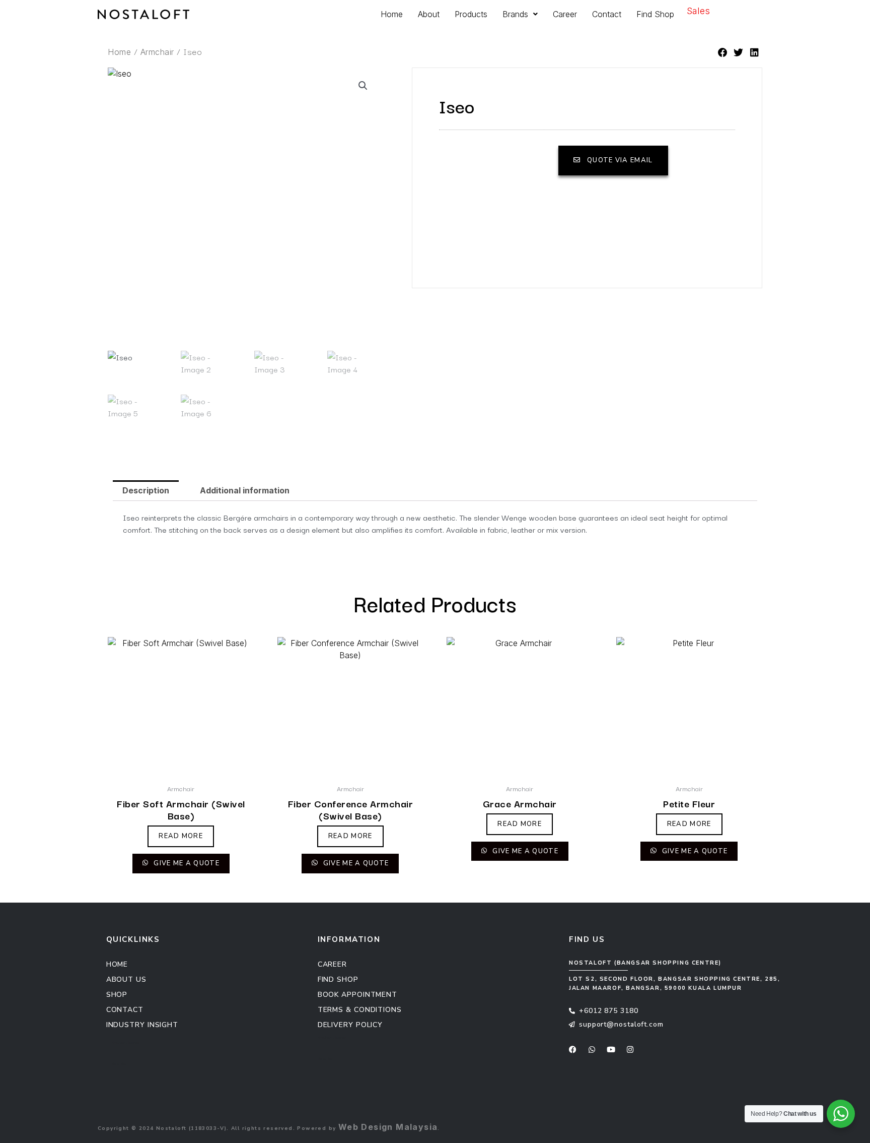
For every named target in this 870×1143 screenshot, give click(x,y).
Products (471, 14)
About (429, 14)
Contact (606, 14)
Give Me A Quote (186, 863)
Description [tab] (145, 490)
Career (565, 14)
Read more (181, 836)
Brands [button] (515, 14)
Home (392, 14)
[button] (723, 53)
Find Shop (655, 14)
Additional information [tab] (244, 490)
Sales (698, 11)
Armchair (157, 52)
